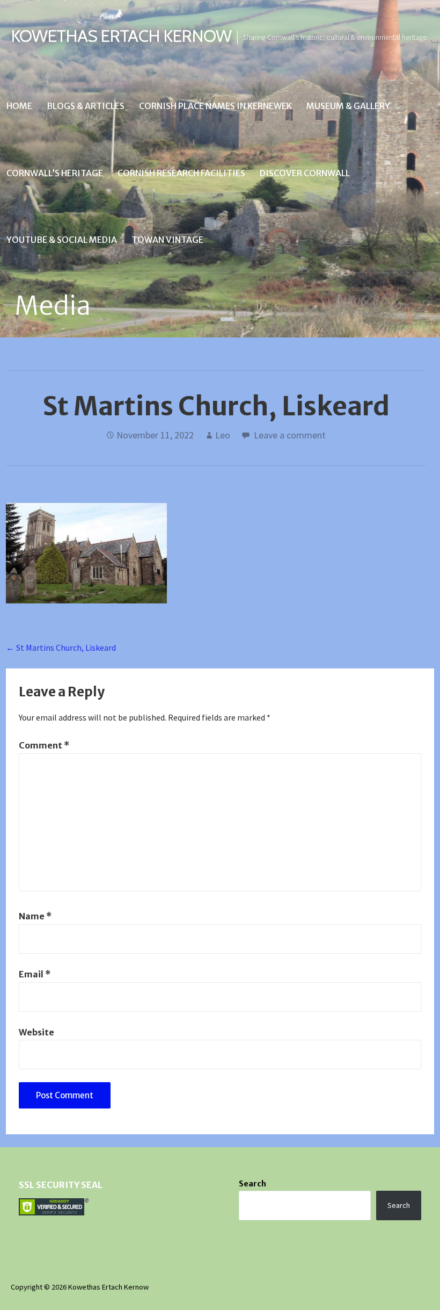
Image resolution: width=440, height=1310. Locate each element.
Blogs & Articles (85, 105)
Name (35, 916)
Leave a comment (290, 435)
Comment (44, 745)
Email (34, 974)
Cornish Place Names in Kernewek (215, 105)
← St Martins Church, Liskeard (61, 647)
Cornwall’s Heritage (54, 173)
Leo (222, 435)
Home (19, 105)
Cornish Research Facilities (181, 173)
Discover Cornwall (305, 173)
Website (36, 1032)
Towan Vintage (167, 239)
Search (252, 1184)
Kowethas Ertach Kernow (121, 35)
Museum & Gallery (348, 105)
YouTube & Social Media (61, 239)
